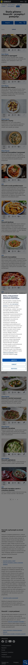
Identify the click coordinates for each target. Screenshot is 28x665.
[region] (14, 332)
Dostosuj (14, 368)
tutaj (16, 354)
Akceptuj (14, 360)
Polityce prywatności (8, 352)
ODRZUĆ (14, 364)
